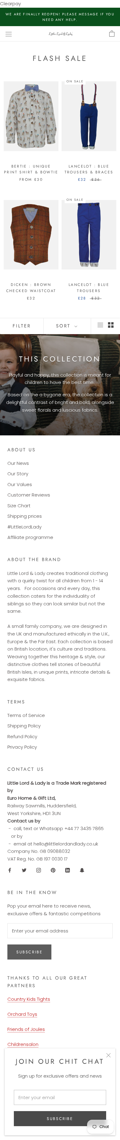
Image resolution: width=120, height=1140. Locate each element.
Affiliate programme (30, 537)
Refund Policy (22, 736)
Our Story (17, 473)
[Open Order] (111, 34)
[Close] (108, 1055)
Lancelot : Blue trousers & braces (89, 169)
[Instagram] (38, 870)
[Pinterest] (53, 870)
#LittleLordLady (24, 527)
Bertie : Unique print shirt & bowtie (31, 169)
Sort (64, 326)
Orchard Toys (22, 1014)
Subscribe (60, 1119)
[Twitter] (24, 870)
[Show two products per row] (111, 325)
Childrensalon (22, 1044)
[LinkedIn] (67, 870)
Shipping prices (24, 516)
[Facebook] (9, 870)
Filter (22, 326)
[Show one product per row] (100, 325)
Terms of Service (26, 715)
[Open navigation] (9, 33)
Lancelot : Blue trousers (89, 288)
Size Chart (18, 505)
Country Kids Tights (28, 999)
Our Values (19, 484)
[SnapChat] (82, 870)
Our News (18, 463)
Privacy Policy (22, 747)
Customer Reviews (28, 495)
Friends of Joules (26, 1029)
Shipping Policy (24, 725)
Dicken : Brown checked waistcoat (31, 288)
